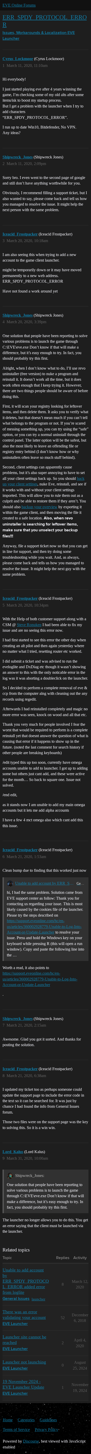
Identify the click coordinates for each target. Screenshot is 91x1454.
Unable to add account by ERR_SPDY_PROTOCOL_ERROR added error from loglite (45, 883)
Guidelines (48, 1420)
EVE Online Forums (19, 5)
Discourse (31, 1441)
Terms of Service (16, 1429)
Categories (26, 1420)
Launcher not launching (24, 1362)
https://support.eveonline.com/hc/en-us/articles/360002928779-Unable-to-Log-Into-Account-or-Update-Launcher (44, 926)
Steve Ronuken (29, 625)
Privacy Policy (46, 1429)
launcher (38, 1299)
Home (8, 1420)
